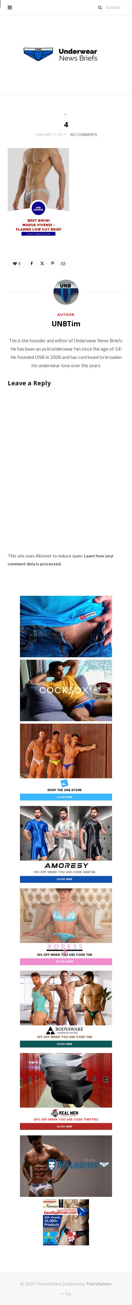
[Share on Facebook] (31, 263)
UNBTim (66, 323)
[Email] (63, 263)
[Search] (100, 8)
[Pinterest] (52, 263)
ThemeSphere (98, 1283)
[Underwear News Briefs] (66, 55)
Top (67, 1293)
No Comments (83, 134)
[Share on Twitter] (42, 263)
